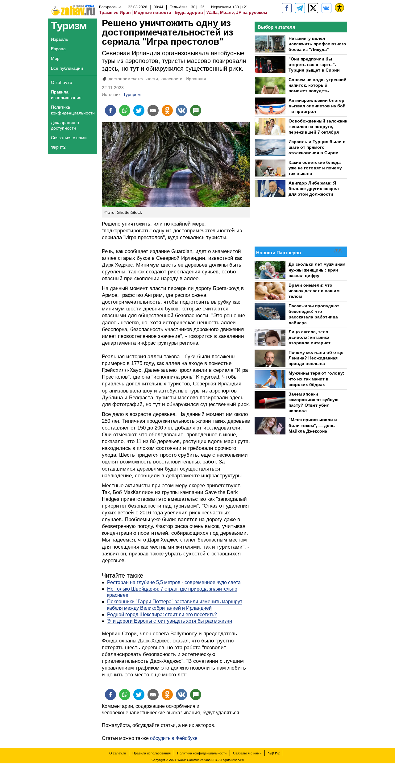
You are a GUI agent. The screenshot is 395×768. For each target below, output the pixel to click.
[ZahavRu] (313, 8)
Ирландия (196, 78)
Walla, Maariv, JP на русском (236, 12)
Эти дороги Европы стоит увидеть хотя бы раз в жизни (169, 621)
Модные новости (152, 12)
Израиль (59, 39)
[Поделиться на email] (153, 110)
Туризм (68, 25)
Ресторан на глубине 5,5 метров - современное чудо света (174, 582)
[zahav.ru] (287, 8)
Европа (58, 48)
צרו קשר (58, 147)
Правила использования (66, 94)
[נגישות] (339, 7)
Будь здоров (189, 12)
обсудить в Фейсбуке (174, 738)
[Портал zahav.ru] (326, 8)
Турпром (132, 94)
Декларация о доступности (65, 125)
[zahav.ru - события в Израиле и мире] (300, 8)
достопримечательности (133, 78)
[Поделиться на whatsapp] (124, 110)
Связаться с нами (69, 137)
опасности (171, 78)
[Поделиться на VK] (181, 110)
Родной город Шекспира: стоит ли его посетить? (162, 614)
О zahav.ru (61, 82)
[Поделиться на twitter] (138, 110)
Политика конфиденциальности (73, 110)
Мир (55, 58)
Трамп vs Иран (115, 12)
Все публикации (67, 68)
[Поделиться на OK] (167, 110)
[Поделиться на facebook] (110, 110)
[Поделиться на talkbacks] (195, 110)
